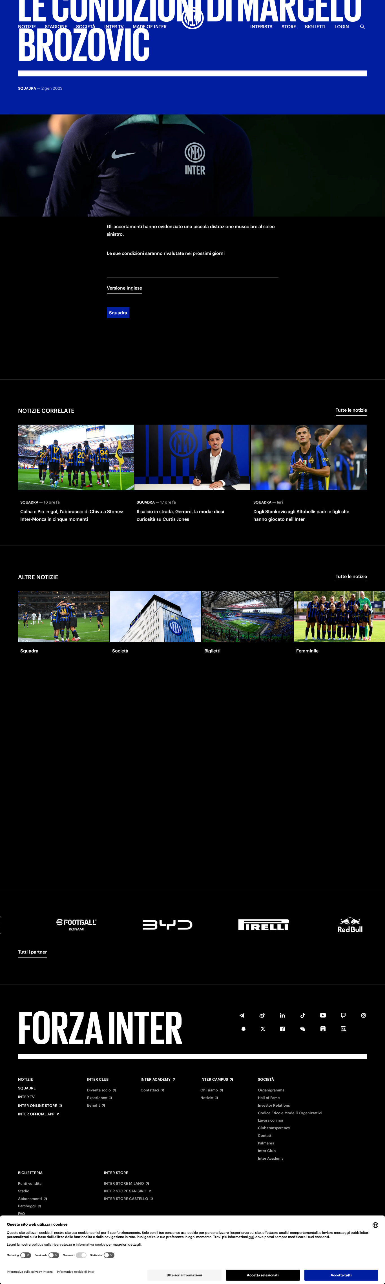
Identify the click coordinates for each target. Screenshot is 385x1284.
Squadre (27, 1088)
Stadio (23, 1191)
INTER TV (114, 26)
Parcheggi (27, 1206)
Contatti (265, 1135)
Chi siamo (209, 1090)
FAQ (21, 1214)
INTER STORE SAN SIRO (125, 1191)
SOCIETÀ (85, 26)
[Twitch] (343, 1015)
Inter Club (98, 1079)
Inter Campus (214, 1079)
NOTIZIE (27, 26)
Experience (97, 1098)
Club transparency (274, 1128)
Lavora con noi (270, 1120)
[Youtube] (323, 1015)
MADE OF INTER (150, 26)
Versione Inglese (124, 288)
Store (289, 26)
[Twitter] (262, 1028)
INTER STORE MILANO (124, 1183)
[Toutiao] (343, 1028)
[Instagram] (363, 1015)
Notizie (25, 1079)
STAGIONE (56, 26)
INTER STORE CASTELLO (126, 1199)
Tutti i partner (32, 952)
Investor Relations (274, 1105)
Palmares (266, 1143)
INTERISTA (261, 26)
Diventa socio (99, 1090)
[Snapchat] (243, 1028)
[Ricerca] (362, 26)
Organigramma (271, 1090)
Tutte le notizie (351, 410)
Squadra (118, 313)
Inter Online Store (37, 1106)
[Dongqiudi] (323, 1028)
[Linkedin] (282, 1015)
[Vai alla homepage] (192, 19)
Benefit (93, 1105)
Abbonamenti (30, 1199)
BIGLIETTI (315, 26)
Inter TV (26, 1097)
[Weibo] (262, 1015)
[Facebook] (282, 1028)
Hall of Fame (269, 1098)
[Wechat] (302, 1028)
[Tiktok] (302, 1015)
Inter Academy (156, 1079)
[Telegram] (241, 1015)
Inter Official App (36, 1114)
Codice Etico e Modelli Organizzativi (290, 1113)
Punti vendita (29, 1183)
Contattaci (150, 1090)
